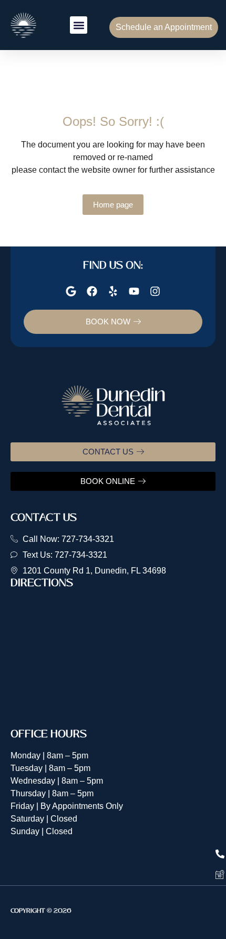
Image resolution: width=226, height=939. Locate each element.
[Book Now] (218, 874)
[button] (78, 25)
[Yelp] (113, 291)
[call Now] (218, 853)
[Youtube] (134, 291)
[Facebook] (92, 291)
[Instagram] (155, 291)
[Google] (71, 291)
